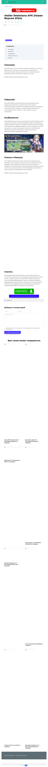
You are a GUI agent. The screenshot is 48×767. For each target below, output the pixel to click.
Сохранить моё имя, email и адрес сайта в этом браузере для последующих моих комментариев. (23, 329)
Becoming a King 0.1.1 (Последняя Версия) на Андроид (31, 441)
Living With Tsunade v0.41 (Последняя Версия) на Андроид (11, 441)
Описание (11, 49)
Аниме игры (8, 40)
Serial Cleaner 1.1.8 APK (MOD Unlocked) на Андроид (33, 543)
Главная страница (8, 6)
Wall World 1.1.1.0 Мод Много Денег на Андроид (12, 461)
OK (26, 765)
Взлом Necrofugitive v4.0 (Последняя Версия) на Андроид (32, 747)
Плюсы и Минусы (12, 55)
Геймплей (10, 51)
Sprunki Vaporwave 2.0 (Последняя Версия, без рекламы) (11, 564)
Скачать (10, 57)
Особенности (11, 53)
